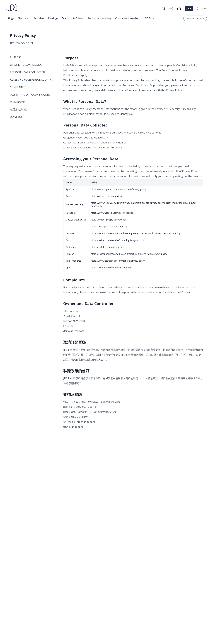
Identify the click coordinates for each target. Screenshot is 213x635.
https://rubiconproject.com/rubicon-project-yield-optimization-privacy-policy (129, 253)
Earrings (53, 18)
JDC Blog (149, 18)
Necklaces (24, 18)
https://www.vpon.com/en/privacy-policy (111, 267)
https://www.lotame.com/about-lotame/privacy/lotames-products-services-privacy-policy (135, 233)
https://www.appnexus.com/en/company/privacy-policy (118, 189)
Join (189, 8)
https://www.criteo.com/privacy (106, 195)
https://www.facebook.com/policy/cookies (112, 212)
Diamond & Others (73, 18)
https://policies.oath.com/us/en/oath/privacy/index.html (118, 240)
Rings (10, 18)
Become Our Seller (195, 18)
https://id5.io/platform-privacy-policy (109, 226)
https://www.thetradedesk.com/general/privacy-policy (118, 260)
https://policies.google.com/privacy (108, 219)
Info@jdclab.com (85, 422)
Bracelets (38, 18)
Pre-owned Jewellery (99, 18)
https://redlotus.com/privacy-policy (108, 247)
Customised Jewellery (127, 18)
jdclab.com (77, 427)
